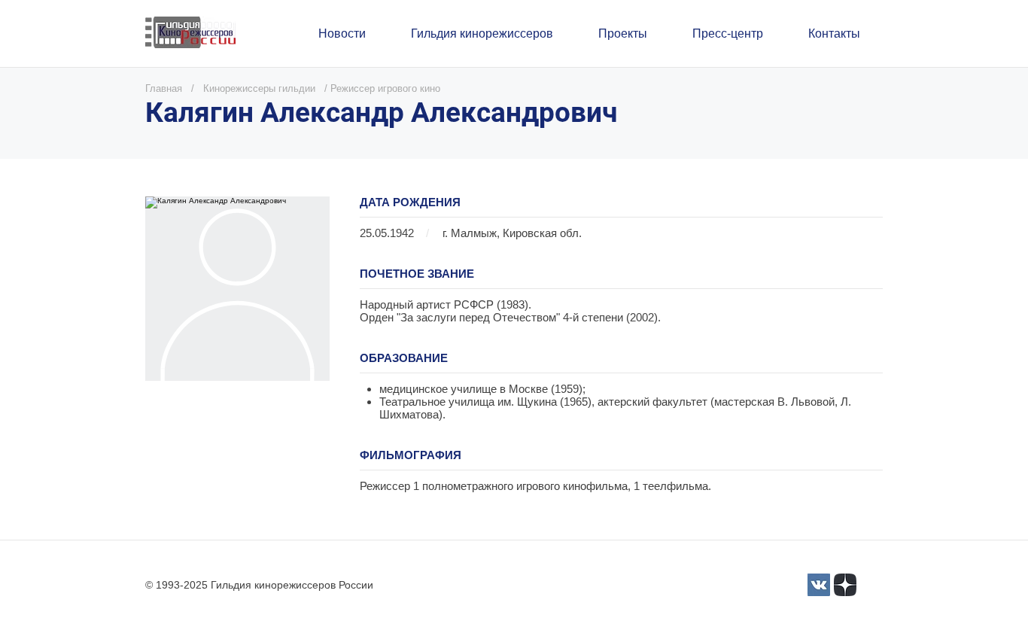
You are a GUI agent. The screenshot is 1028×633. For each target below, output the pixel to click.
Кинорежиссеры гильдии (259, 88)
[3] (818, 585)
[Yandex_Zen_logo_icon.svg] (845, 585)
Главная (163, 88)
